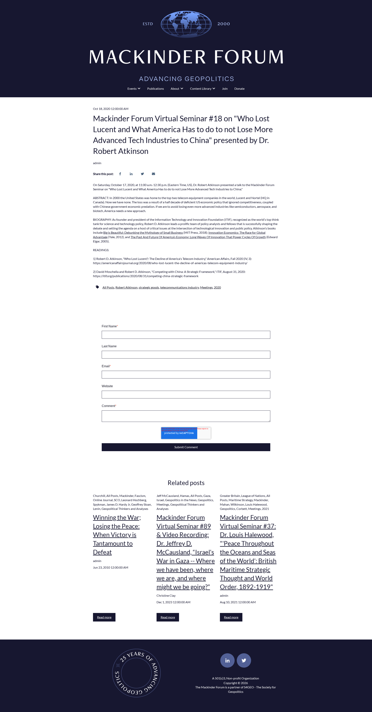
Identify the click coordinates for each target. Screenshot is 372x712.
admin (97, 163)
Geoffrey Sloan (141, 504)
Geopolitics (205, 500)
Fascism (140, 495)
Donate (239, 88)
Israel (160, 500)
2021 (265, 508)
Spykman (99, 504)
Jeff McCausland (168, 495)
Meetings (206, 287)
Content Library (200, 88)
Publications (155, 88)
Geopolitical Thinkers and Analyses (125, 508)
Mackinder (126, 495)
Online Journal (103, 500)
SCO (117, 500)
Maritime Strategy (241, 500)
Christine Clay (166, 595)
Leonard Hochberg (133, 500)
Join (225, 88)
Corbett (241, 508)
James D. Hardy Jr (118, 504)
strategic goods (149, 287)
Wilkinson (237, 504)
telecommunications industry (179, 287)
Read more (104, 617)
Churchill (99, 495)
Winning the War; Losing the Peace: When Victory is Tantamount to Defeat (117, 535)
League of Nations (253, 495)
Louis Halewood (256, 504)
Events (132, 88)
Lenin (96, 508)
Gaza (206, 495)
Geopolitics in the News (181, 500)
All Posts (108, 287)
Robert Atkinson (126, 287)
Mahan (224, 504)
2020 (217, 287)
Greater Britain (230, 495)
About (175, 88)
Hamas (184, 495)
